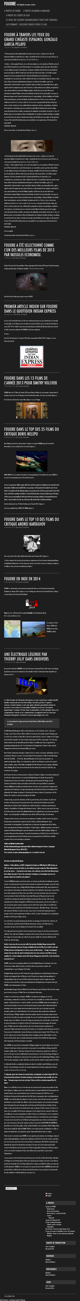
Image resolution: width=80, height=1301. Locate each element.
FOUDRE (10, 3)
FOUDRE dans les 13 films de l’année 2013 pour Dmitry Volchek (30, 380)
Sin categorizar (16, 47)
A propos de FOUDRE (12, 10)
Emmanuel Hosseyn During (18, 1070)
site (32, 852)
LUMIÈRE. (30, 296)
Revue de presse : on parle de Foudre (56, 1213)
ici (51, 338)
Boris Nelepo (40, 99)
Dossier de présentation (53, 1211)
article (17, 662)
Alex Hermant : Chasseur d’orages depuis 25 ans (26, 24)
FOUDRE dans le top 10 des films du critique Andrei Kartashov (31, 522)
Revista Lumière (18, 102)
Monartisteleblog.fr (50, 1262)
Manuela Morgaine (43, 57)
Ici (5, 1064)
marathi (10, 613)
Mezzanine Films (50, 1249)
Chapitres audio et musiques (54, 1224)
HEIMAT (50, 1126)
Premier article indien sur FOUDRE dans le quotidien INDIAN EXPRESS (31, 309)
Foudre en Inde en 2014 (22, 578)
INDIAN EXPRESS (42, 338)
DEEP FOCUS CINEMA (13, 326)
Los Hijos (54, 111)
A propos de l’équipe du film (18, 15)
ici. (56, 395)
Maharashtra (17, 616)
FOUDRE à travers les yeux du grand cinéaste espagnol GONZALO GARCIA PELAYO (30, 39)
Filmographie (50, 1227)
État (6, 616)
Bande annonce (51, 1209)
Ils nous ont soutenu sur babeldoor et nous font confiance (32, 19)
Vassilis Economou (31, 102)
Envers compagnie (50, 1246)
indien (9, 616)
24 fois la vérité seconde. (36, 268)
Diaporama (51, 1218)
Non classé (16, 258)
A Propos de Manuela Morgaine (37, 10)
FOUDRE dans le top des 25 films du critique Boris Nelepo (31, 431)
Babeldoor (48, 1260)
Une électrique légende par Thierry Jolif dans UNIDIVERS (26, 657)
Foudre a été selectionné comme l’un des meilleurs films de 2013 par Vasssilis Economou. (29, 250)
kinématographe (38, 756)
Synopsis (49, 1215)
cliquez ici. (34, 130)
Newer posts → (11, 1188)
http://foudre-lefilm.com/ (30, 60)
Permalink (24, 47)
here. (34, 1172)
